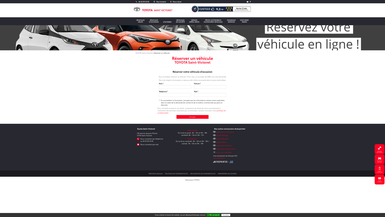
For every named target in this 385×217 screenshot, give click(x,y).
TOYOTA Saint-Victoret (143, 53)
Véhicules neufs (140, 21)
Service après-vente (194, 21)
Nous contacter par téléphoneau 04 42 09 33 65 (151, 140)
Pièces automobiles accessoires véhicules (213, 21)
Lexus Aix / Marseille (224, 152)
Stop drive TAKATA (244, 21)
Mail (196, 91)
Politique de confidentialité (176, 173)
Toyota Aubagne (222, 135)
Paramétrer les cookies (227, 173)
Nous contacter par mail (149, 144)
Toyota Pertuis (221, 142)
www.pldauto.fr (219, 158)
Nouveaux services (231, 21)
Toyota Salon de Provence (225, 149)
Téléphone (163, 91)
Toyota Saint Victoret (224, 145)
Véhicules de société (180, 21)
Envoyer (192, 117)
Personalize (225, 215)
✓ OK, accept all (213, 215)
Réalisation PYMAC (192, 180)
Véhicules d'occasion (154, 21)
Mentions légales (156, 173)
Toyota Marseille (222, 138)
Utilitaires (167, 22)
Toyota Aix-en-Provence (225, 132)
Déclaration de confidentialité (202, 173)
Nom (161, 83)
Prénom (197, 83)
